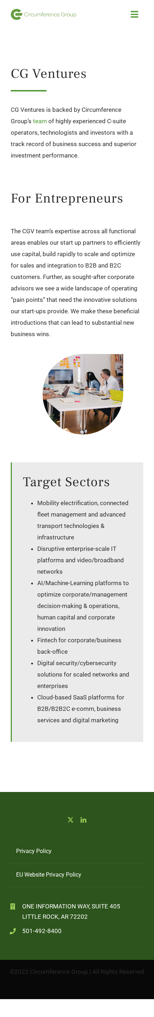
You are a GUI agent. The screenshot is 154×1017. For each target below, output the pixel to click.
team (40, 121)
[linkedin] (83, 820)
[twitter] (70, 820)
